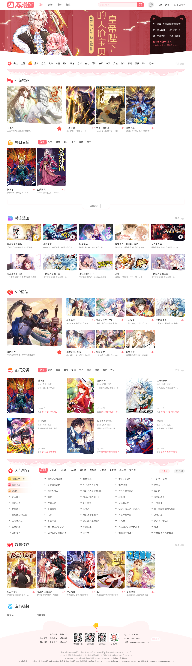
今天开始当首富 (125, 491)
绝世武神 (16, 509)
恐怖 (151, 63)
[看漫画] (20, 4)
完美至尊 (70, 128)
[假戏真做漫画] (140, 339)
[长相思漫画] (34, 105)
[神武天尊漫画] (140, 105)
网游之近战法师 (104, 421)
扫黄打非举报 (69, 661)
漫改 (109, 425)
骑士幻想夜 (159, 497)
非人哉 (121, 521)
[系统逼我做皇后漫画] (24, 232)
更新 (50, 4)
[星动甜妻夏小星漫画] (24, 262)
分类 (68, 4)
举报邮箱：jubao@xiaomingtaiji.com (125, 661)
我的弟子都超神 (90, 515)
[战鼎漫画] (132, 262)
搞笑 (87, 63)
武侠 (137, 63)
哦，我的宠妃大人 (56, 527)
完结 (16, 63)
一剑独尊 (130, 320)
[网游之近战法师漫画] (80, 436)
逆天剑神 (11, 351)
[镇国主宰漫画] (110, 339)
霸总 (72, 63)
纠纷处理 (114, 658)
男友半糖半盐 (124, 515)
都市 (65, 63)
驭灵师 (121, 497)
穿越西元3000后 (19, 515)
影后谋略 (83, 244)
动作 (123, 63)
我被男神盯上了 (125, 533)
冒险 (94, 63)
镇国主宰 (100, 352)
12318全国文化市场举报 (38, 661)
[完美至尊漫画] (80, 105)
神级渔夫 (70, 320)
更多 (177, 218)
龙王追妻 (157, 24)
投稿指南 (64, 638)
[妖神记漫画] (21, 167)
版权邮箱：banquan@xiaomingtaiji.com (157, 661)
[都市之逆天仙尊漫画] (80, 339)
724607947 (135, 638)
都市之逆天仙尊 (73, 352)
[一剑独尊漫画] (140, 307)
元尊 (50, 515)
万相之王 (158, 515)
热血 (36, 63)
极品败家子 (12, 592)
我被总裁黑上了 (86, 274)
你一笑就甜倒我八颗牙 (163, 36)
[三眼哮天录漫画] (170, 307)
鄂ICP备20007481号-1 (70, 652)
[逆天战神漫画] (81, 570)
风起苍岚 (16, 485)
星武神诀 (41, 189)
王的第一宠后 (160, 479)
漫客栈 (10, 614)
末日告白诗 (156, 244)
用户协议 (64, 642)
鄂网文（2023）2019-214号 (92, 652)
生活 (108, 63)
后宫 (104, 384)
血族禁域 (16, 527)
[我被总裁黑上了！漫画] (110, 307)
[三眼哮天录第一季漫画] (60, 262)
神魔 (58, 63)
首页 (41, 4)
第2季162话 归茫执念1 (170, 412)
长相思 (10, 128)
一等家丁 (158, 503)
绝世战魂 (42, 421)
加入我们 (53, 642)
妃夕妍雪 (87, 503)
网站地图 (43, 642)
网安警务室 (22, 661)
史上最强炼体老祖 (161, 30)
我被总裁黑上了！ (104, 320)
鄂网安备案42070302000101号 (118, 652)
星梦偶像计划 (54, 485)
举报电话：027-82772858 (99, 661)
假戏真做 (130, 352)
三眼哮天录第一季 (51, 274)
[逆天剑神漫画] (34, 322)
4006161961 (134, 635)
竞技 (115, 63)
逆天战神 (71, 592)
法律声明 (53, 638)
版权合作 (64, 635)
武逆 (50, 497)
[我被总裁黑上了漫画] (96, 262)
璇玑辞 (157, 491)
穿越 (79, 63)
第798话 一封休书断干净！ (112, 412)
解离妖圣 (87, 527)
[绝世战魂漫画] (20, 436)
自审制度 (123, 658)
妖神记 (10, 189)
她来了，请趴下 (161, 521)
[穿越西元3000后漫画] (51, 570)
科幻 (144, 63)
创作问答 (53, 635)
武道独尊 (16, 533)
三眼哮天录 (161, 320)
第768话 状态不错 (49, 452)
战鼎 (117, 274)
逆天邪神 (101, 380)
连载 (23, 63)
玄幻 (51, 63)
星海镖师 (52, 509)
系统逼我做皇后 (14, 244)
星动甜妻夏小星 (14, 274)
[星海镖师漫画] (140, 570)
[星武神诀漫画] (51, 167)
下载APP (181, 5)
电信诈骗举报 (81, 661)
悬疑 (130, 63)
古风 (101, 63)
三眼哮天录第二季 (159, 274)
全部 (177, 63)
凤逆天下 (16, 503)
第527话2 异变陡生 (49, 412)
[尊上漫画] (111, 570)
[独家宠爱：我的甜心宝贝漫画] (132, 232)
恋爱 (43, 63)
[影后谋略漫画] (96, 232)
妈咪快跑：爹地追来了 (129, 527)
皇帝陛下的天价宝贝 (162, 41)
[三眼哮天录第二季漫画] (168, 262)
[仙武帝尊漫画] (60, 232)
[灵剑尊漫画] (139, 436)
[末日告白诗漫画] (168, 232)
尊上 (156, 527)
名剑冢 (157, 485)
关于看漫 (43, 638)
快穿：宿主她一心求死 (129, 509)
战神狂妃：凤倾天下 (57, 533)
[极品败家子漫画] (21, 570)
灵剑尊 (160, 421)
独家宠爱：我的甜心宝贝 (126, 244)
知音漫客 (41, 614)
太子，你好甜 (102, 128)
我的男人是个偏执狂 (92, 491)
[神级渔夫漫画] (80, 307)
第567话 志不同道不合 (110, 452)
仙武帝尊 (47, 244)
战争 (104, 425)
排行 (59, 4)
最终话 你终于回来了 (169, 452)
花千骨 (86, 533)
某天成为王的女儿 (91, 521)
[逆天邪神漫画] (80, 395)
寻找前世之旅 (18, 479)
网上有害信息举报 (56, 661)
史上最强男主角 (90, 485)
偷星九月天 (53, 491)
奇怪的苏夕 (123, 503)
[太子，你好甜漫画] (110, 105)
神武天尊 (130, 128)
